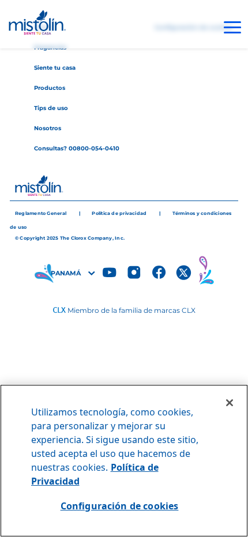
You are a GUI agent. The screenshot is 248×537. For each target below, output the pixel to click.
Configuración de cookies (120, 506)
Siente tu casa (55, 67)
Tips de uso (51, 108)
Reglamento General (40, 213)
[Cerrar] (229, 402)
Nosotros (47, 128)
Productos (49, 88)
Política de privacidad (119, 213)
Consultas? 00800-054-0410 (76, 148)
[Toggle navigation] (232, 27)
